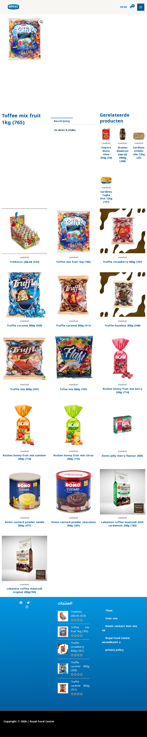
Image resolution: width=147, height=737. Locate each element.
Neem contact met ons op (119, 628)
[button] (41, 22)
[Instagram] (26, 607)
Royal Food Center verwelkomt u (116, 640)
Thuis (109, 610)
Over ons (111, 618)
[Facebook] (21, 602)
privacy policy (114, 649)
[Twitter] (28, 602)
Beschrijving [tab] (62, 121)
